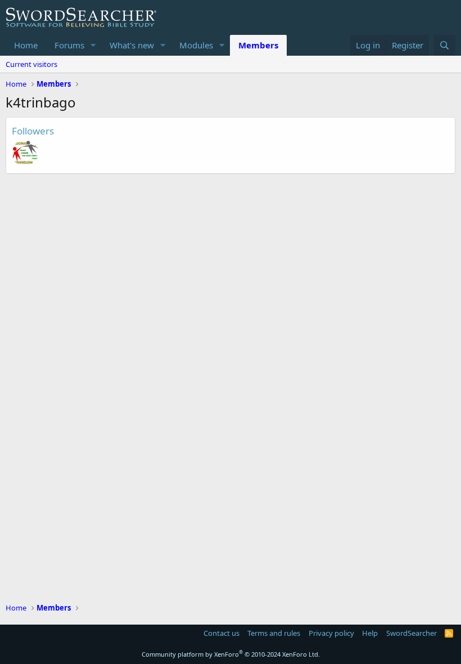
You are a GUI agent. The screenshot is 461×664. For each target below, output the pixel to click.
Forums (69, 45)
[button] (93, 45)
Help (370, 633)
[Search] (444, 45)
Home (26, 45)
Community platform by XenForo (231, 654)
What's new (132, 45)
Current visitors (31, 64)
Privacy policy (331, 633)
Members (258, 45)
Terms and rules (273, 633)
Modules (196, 45)
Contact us (221, 633)
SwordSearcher (411, 633)
